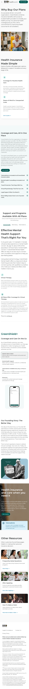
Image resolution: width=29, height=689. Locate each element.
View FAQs (5, 568)
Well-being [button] (14, 224)
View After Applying (7, 590)
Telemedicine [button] (22, 224)
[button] (14, 355)
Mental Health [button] (6, 224)
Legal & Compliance (7, 630)
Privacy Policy (5, 633)
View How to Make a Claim (9, 612)
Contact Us (18, 630)
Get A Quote (23, 2)
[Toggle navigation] (1, 2)
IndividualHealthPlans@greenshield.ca (14, 684)
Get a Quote (5, 170)
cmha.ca (9, 316)
